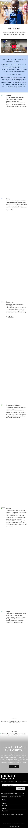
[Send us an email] (6, 817)
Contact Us (5, 811)
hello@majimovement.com (18, 824)
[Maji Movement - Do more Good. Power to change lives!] (12, 2)
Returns (4, 808)
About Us (4, 805)
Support (4, 803)
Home (4, 824)
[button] (26, 2)
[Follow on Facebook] (1, 817)
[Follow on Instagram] (4, 817)
